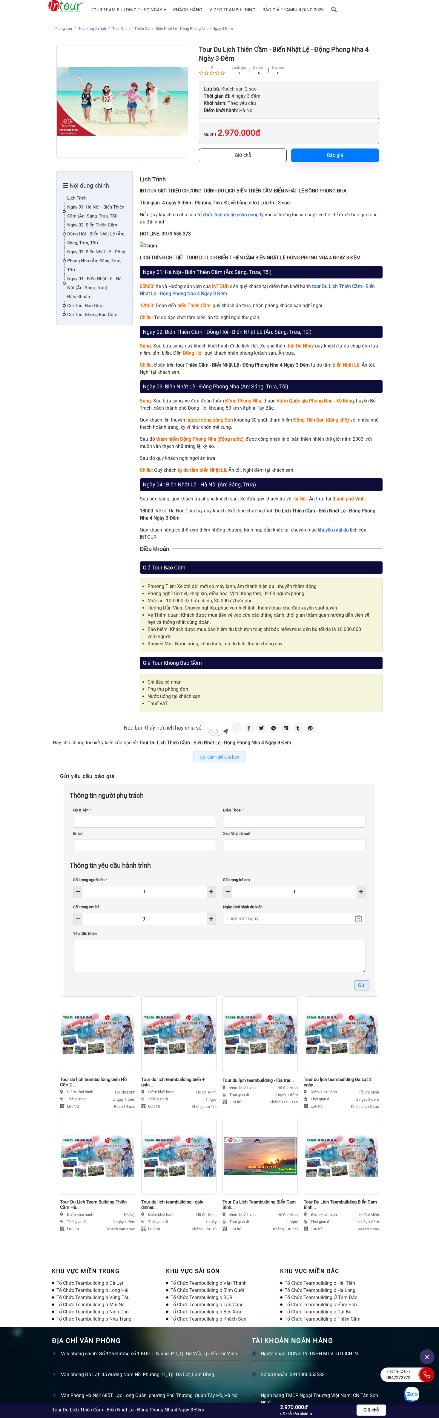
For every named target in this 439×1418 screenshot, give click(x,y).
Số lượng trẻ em (236, 880)
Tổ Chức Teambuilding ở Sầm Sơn (321, 1304)
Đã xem (259, 67)
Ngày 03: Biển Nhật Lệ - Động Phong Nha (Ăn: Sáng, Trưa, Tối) (96, 260)
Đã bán (278, 67)
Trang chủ (63, 28)
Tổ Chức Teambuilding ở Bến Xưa (206, 1312)
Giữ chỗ (243, 155)
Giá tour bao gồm (85, 305)
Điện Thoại (233, 810)
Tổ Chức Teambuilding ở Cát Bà (318, 1312)
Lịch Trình (77, 198)
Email (77, 833)
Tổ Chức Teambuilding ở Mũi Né (90, 1304)
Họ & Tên (82, 810)
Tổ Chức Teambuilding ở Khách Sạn (208, 1319)
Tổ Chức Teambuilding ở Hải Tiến (320, 1283)
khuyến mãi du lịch (337, 530)
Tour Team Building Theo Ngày (127, 10)
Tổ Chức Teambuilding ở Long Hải (92, 1290)
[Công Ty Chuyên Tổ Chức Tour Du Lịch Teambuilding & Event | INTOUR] (65, 6)
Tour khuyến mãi (92, 28)
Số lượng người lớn (90, 880)
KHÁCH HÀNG (187, 10)
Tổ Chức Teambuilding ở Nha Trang (93, 1319)
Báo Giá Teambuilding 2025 (293, 10)
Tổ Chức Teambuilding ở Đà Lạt (89, 1283)
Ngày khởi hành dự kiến (243, 907)
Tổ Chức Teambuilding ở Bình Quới (207, 1290)
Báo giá (335, 155)
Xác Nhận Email (236, 833)
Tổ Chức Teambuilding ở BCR (201, 1297)
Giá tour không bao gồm (92, 314)
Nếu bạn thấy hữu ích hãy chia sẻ (163, 728)
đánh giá (238, 67)
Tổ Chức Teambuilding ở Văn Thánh (209, 1283)
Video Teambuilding (232, 10)
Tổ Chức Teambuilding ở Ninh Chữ (92, 1312)
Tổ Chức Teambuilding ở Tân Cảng (207, 1304)
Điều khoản (78, 296)
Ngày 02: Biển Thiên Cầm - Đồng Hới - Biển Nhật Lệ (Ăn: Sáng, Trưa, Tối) (95, 234)
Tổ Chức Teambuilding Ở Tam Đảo (321, 1297)
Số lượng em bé (86, 907)
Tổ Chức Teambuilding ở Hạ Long (320, 1290)
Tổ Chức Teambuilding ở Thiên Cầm (322, 1319)
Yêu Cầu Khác (85, 934)
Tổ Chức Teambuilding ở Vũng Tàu (93, 1297)
